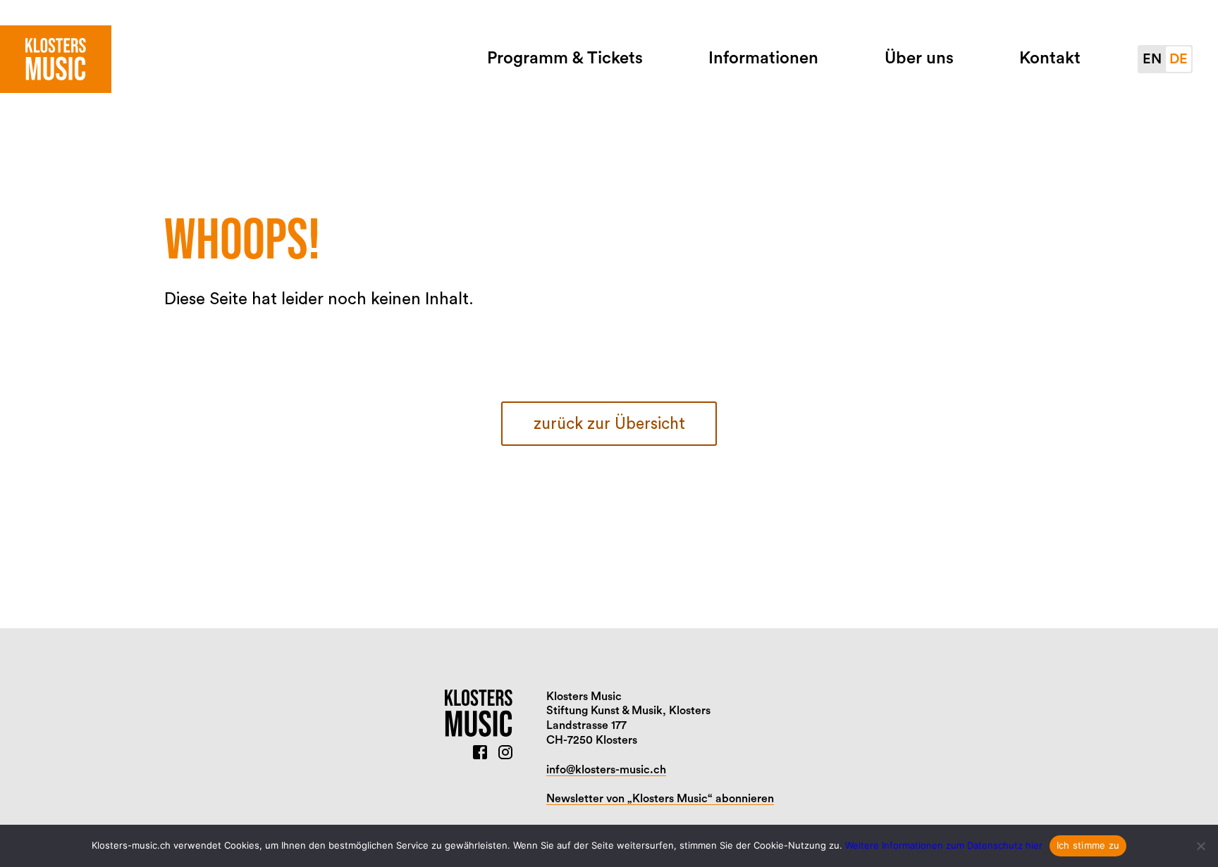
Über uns (919, 58)
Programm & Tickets (565, 58)
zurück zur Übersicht (609, 424)
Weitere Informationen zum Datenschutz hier (943, 845)
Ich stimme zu (1088, 845)
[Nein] (1200, 846)
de (1178, 59)
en (1152, 59)
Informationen (763, 58)
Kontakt (1050, 58)
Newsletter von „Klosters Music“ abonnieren (660, 798)
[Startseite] (55, 59)
